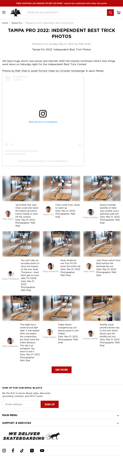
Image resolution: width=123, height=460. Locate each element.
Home (5, 23)
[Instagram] (4, 450)
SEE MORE (61, 369)
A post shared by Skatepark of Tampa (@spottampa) (43, 161)
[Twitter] (32, 450)
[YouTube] (42, 450)
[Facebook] (13, 450)
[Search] (110, 12)
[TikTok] (22, 451)
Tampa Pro (16, 23)
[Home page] (16, 12)
